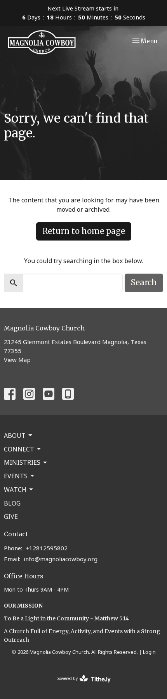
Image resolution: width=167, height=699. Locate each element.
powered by (79, 685)
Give (11, 516)
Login (149, 651)
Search (144, 282)
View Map (17, 360)
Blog (12, 503)
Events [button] (16, 476)
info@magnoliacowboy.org (60, 559)
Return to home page (83, 231)
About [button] (15, 435)
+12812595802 (47, 548)
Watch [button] (15, 489)
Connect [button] (19, 449)
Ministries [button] (22, 462)
